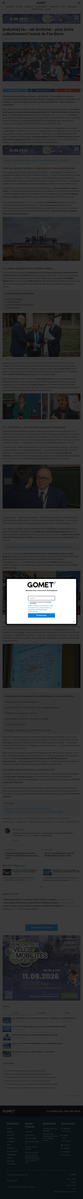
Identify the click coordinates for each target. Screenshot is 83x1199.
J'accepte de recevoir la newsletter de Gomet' (41, 602)
